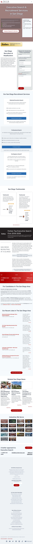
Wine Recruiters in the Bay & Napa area (16, 503)
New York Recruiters (16, 511)
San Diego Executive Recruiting (19, 15)
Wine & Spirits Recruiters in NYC (16, 502)
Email (16, 481)
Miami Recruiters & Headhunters (16, 514)
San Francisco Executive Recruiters (16, 517)
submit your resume (6, 304)
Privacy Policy (10, 538)
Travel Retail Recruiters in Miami (16, 500)
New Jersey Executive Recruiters (16, 513)
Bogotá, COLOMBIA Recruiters (16, 522)
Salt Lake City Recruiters (17, 521)
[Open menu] (31, 1)
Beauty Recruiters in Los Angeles (16, 493)
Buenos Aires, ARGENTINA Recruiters (16, 524)
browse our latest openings (16, 304)
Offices (13, 15)
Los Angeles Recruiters (16, 515)
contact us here (20, 73)
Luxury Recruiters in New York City (16, 499)
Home (10, 15)
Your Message (22, 74)
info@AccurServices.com (18, 452)
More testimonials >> (16, 224)
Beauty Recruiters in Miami (16, 495)
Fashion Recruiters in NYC (16, 496)
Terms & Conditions (4, 538)
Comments (20, 54)
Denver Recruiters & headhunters (16, 518)
